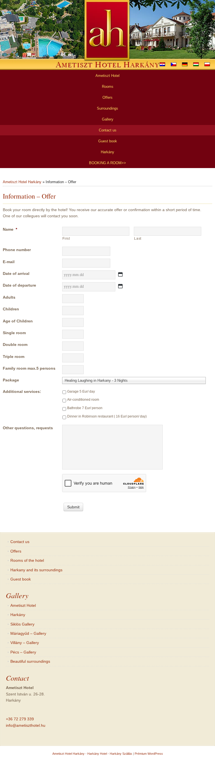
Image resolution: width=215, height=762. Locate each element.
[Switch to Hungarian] (196, 64)
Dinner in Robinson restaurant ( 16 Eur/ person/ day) (107, 416)
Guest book (20, 579)
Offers (15, 551)
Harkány (17, 614)
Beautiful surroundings (30, 661)
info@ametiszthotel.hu (25, 725)
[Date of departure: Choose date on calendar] (120, 286)
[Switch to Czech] (173, 64)
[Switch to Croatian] (162, 64)
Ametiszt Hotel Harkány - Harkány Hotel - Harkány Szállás (92, 753)
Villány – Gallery (24, 642)
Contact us (19, 541)
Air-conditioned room (83, 400)
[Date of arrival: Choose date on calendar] (120, 274)
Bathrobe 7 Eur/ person (84, 408)
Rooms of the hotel (27, 560)
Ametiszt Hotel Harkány (22, 182)
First (66, 238)
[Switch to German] (185, 64)
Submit (73, 507)
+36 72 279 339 (20, 719)
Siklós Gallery (22, 624)
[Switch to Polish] (207, 64)
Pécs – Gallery (23, 652)
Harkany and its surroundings (36, 570)
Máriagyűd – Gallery (28, 633)
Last (137, 238)
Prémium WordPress (149, 753)
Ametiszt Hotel (23, 605)
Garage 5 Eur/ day (81, 391)
